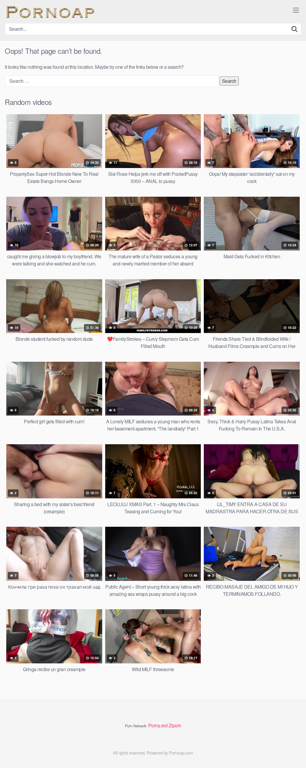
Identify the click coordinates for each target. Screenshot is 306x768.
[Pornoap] (49, 11)
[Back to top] (289, 749)
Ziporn (175, 725)
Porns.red (158, 725)
